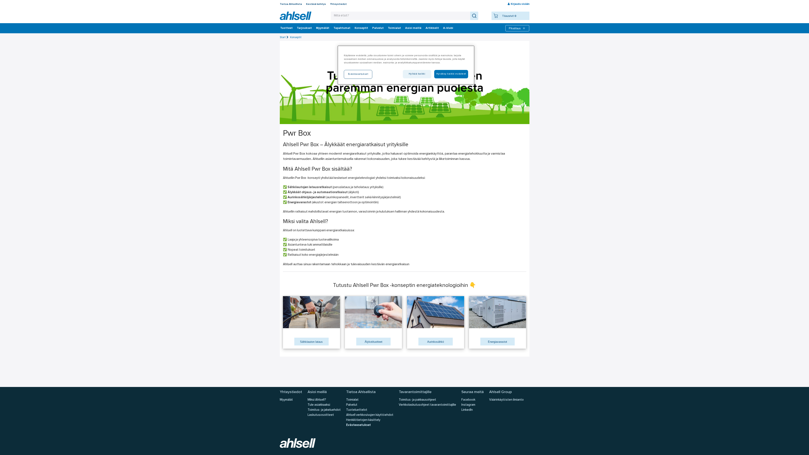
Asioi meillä (413, 28)
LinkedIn (467, 410)
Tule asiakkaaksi (319, 405)
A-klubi (448, 28)
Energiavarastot (497, 341)
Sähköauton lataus (311, 341)
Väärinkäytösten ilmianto (506, 400)
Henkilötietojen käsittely (363, 420)
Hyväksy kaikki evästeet (451, 74)
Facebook (468, 400)
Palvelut (378, 28)
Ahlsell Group (500, 392)
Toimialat (394, 28)
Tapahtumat (342, 28)
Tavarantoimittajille (415, 392)
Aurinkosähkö (435, 341)
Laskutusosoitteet (321, 415)
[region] (406, 65)
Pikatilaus (515, 28)
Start (283, 37)
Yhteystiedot (338, 4)
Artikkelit (432, 28)
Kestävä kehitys (316, 4)
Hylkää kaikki (417, 74)
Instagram (468, 405)
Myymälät (322, 28)
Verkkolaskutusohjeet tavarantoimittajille (427, 405)
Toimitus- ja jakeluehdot (324, 410)
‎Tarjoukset (304, 28)
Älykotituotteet (373, 341)
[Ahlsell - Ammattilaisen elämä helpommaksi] (295, 16)
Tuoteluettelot (356, 410)
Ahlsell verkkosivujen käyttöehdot (369, 415)
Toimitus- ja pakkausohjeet (417, 400)
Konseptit (361, 28)
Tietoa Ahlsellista (291, 4)
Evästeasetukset (358, 425)
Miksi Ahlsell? (317, 400)
